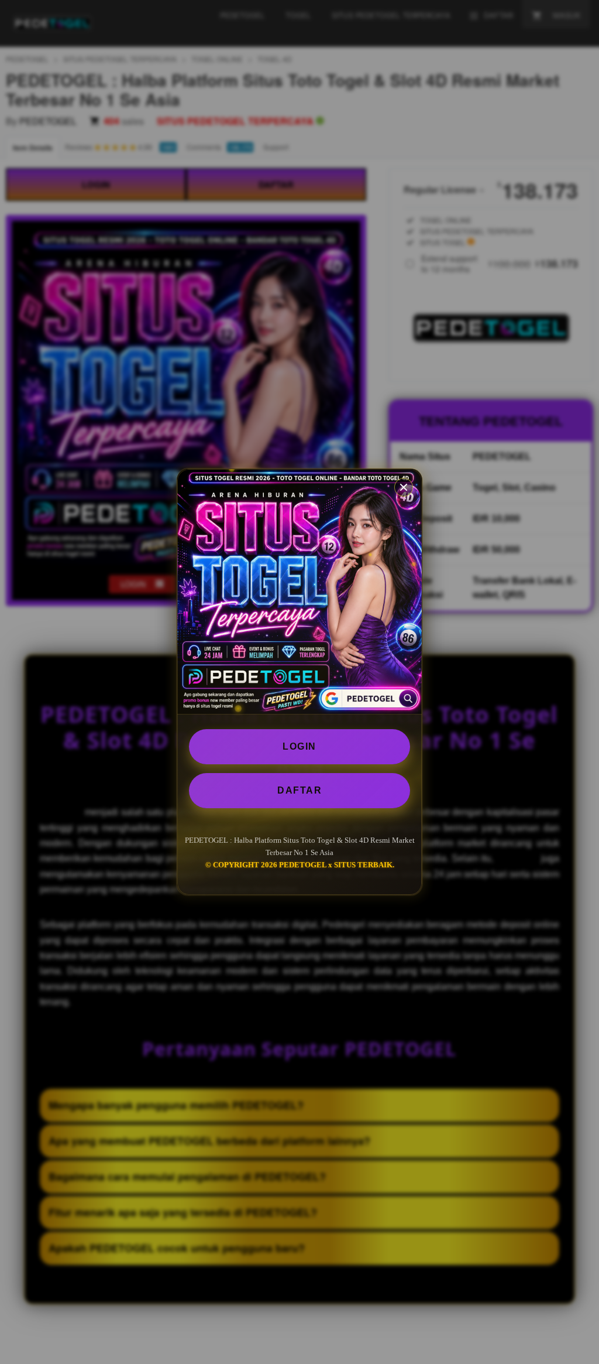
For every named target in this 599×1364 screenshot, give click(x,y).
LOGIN (299, 746)
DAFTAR (299, 790)
